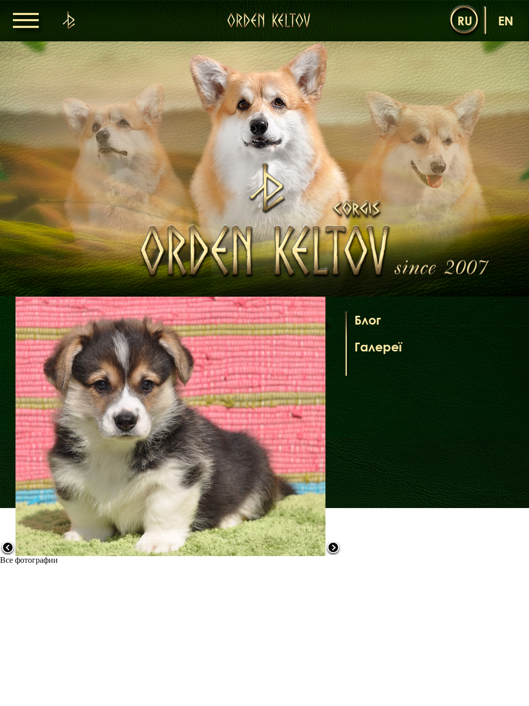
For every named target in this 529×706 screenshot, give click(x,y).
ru (464, 20)
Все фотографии (29, 560)
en (506, 20)
